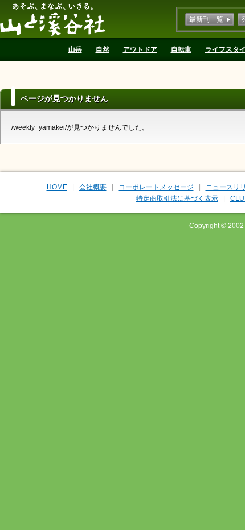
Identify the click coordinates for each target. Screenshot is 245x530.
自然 (102, 49)
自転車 (181, 49)
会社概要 (93, 187)
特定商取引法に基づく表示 (177, 198)
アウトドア (140, 49)
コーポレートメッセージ (156, 187)
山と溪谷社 (52, 19)
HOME (57, 187)
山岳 (75, 49)
